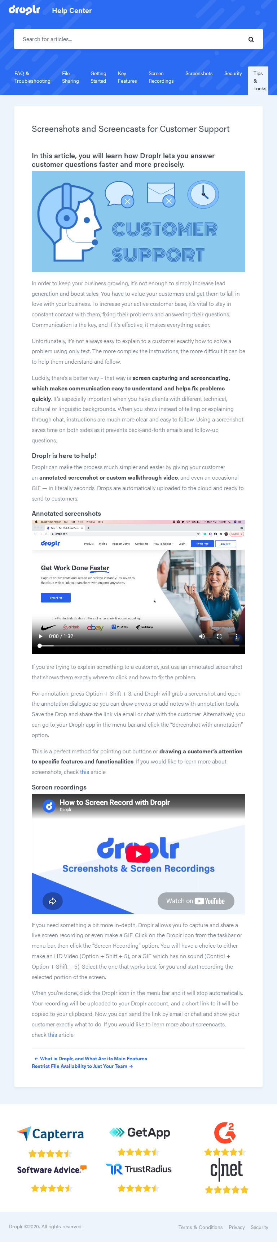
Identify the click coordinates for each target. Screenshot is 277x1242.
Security (233, 73)
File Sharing (70, 76)
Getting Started (98, 76)
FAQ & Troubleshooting (32, 76)
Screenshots (199, 73)
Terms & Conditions (201, 1226)
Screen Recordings (161, 76)
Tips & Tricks (260, 80)
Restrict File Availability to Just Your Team (80, 1065)
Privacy (237, 1226)
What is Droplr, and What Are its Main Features (93, 1058)
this (84, 771)
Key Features (127, 76)
